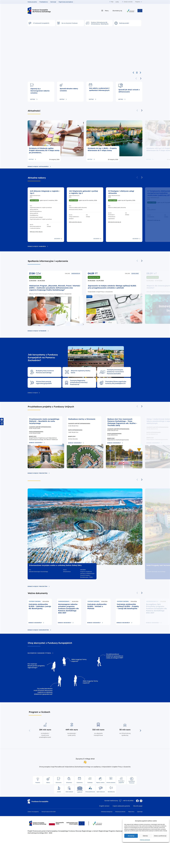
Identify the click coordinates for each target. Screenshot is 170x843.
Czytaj (32, 99)
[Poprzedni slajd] (133, 72)
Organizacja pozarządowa (66, 2)
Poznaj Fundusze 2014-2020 (49, 811)
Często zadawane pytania (121, 806)
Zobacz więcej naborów (37, 246)
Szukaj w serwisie (128, 1)
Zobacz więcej (33, 392)
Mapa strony (131, 811)
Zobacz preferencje (160, 836)
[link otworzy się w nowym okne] (130, 10)
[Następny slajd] (140, 72)
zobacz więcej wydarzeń (37, 330)
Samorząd (53, 2)
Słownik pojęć (137, 806)
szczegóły (57, 238)
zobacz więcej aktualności (38, 166)
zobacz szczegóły (35, 442)
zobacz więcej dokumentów (38, 630)
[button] (140, 78)
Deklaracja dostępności (106, 811)
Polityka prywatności (120, 811)
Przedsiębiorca (43, 2)
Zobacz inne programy (33, 811)
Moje (111, 1)
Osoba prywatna (32, 2)
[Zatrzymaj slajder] (137, 72)
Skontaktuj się (117, 11)
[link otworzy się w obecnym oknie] (39, 11)
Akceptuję (131, 836)
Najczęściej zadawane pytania (39, 653)
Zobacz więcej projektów (37, 473)
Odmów (145, 836)
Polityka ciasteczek (145, 839)
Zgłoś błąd (139, 811)
